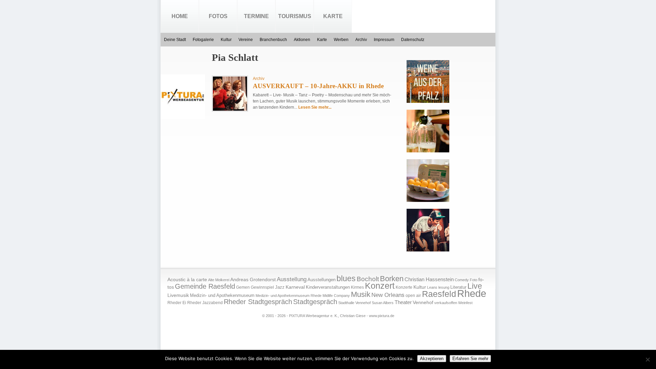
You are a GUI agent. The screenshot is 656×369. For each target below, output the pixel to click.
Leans (432, 287)
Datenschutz (412, 39)
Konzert (380, 285)
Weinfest (465, 303)
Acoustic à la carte (187, 279)
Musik (360, 294)
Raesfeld (439, 294)
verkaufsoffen (445, 303)
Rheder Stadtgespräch (258, 301)
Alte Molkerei (218, 280)
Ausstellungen (322, 279)
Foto (473, 280)
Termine (256, 16)
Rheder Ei (176, 303)
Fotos (218, 16)
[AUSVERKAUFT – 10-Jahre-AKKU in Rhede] (230, 109)
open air (413, 295)
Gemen (243, 287)
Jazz (280, 287)
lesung (443, 287)
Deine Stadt (175, 39)
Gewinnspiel (262, 287)
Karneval (295, 287)
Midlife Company (336, 295)
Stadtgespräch (315, 301)
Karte (333, 16)
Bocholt (368, 279)
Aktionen (302, 39)
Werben (341, 39)
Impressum (384, 39)
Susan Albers (383, 303)
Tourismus (294, 16)
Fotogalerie (203, 39)
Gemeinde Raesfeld (205, 286)
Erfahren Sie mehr (470, 358)
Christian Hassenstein (429, 279)
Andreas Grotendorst (253, 279)
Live (474, 286)
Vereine (245, 39)
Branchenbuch (273, 39)
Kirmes (357, 287)
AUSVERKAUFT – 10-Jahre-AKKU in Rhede (318, 86)
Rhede (471, 293)
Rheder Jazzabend (205, 303)
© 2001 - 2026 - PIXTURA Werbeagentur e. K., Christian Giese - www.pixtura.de (328, 316)
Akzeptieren (431, 358)
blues (346, 278)
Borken (392, 278)
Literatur (458, 287)
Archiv (361, 39)
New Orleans (388, 295)
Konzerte (404, 287)
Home (180, 16)
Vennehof (423, 302)
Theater (403, 302)
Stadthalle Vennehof (354, 303)
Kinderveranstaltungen (328, 287)
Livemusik (178, 295)
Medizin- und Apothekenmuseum (222, 295)
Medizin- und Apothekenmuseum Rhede (289, 295)
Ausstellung (291, 279)
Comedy (462, 280)
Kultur (226, 39)
